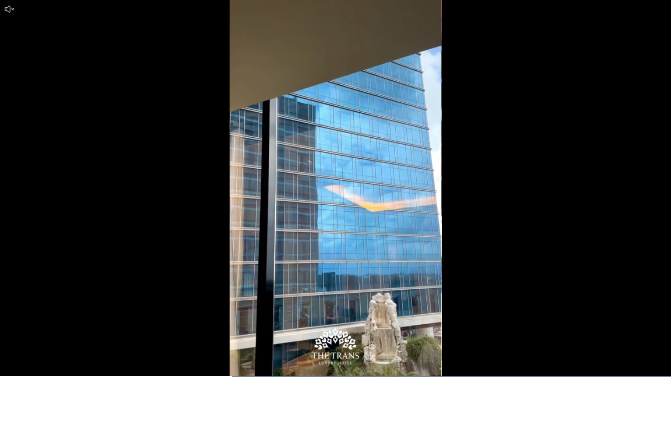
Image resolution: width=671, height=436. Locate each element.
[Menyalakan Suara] (9, 9)
